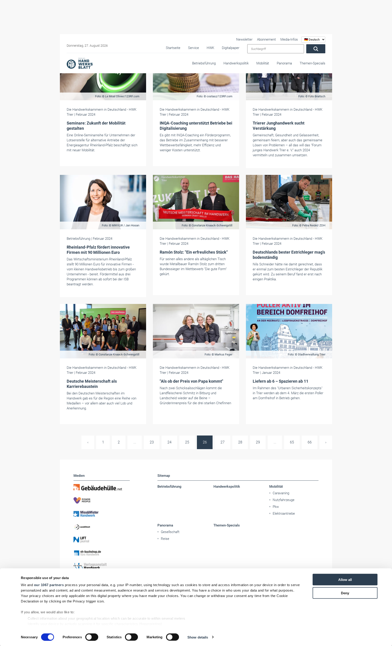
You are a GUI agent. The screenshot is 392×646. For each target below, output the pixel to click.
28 (240, 442)
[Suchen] (315, 48)
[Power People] (102, 500)
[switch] (91, 637)
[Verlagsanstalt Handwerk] (102, 566)
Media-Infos (289, 39)
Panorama (284, 63)
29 (258, 442)
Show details (197, 637)
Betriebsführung (204, 63)
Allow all (345, 580)
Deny (345, 593)
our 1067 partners (49, 585)
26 (205, 442)
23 (152, 442)
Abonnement (266, 39)
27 (222, 442)
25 (187, 442)
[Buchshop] (102, 553)
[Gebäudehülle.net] (102, 487)
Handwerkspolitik (236, 63)
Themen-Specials (312, 63)
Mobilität (262, 63)
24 (169, 442)
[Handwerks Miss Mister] (102, 513)
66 (310, 442)
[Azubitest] (102, 527)
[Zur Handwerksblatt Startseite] (80, 63)
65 (292, 442)
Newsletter (244, 39)
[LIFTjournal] (102, 540)
